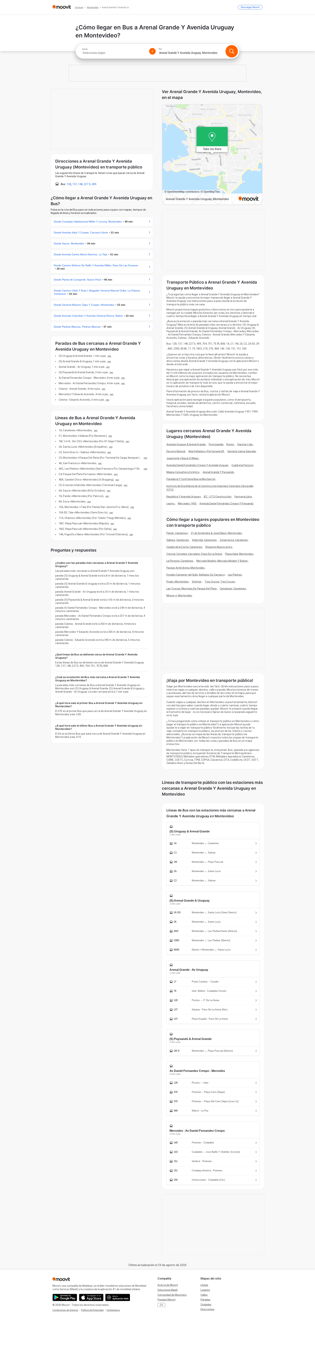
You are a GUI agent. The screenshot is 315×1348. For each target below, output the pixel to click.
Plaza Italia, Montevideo (239, 553)
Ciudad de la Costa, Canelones (184, 547)
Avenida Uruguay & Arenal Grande (186, 444)
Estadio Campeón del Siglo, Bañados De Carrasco (195, 574)
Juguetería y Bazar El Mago (182, 458)
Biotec (230, 444)
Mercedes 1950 (187, 503)
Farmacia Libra (243, 496)
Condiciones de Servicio (65, 1310)
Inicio (85, 49)
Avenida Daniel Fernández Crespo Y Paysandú (226, 503)
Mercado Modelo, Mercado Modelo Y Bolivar (222, 560)
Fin (160, 49)
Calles (204, 1294)
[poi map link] (212, 154)
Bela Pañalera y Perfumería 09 (206, 451)
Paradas (205, 1299)
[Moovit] (61, 7)
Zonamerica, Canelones (234, 540)
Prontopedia (216, 444)
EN (161, 1304)
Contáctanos (113, 1310)
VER (109, 355)
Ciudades (206, 1304)
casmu (170, 503)
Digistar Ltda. (245, 444)
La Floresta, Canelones (179, 560)
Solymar (197, 581)
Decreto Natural (175, 451)
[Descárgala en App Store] (91, 1297)
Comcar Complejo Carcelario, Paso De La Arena (194, 553)
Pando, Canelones (177, 533)
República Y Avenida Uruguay (183, 496)
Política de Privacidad (92, 1310)
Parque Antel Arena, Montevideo (185, 567)
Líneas (204, 1285)
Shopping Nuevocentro (218, 547)
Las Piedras (235, 574)
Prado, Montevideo (177, 581)
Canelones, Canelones (233, 588)
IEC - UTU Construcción (217, 496)
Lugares (205, 1290)
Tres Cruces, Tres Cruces (220, 581)
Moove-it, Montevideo (179, 595)
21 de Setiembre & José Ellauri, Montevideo (216, 533)
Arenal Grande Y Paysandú (218, 472)
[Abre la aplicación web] (117, 1297)
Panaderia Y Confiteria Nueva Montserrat (190, 479)
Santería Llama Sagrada (241, 451)
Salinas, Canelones (177, 540)
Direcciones (207, 1309)
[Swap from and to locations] (152, 51)
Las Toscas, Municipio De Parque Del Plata (191, 588)
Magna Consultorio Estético (183, 472)
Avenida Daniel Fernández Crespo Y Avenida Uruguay (197, 465)
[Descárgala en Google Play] (64, 1297)
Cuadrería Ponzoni (242, 465)
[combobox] (114, 53)
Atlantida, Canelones (204, 540)
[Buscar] (231, 51)
